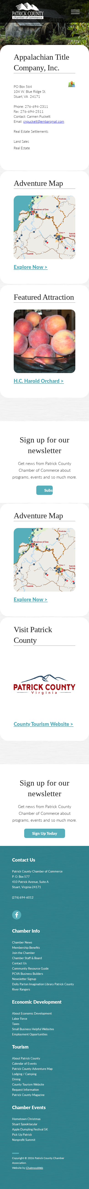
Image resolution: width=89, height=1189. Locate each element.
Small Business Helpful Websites (33, 1029)
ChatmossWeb (34, 1168)
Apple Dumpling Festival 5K (30, 1129)
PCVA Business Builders (27, 973)
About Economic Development (32, 1013)
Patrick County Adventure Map (32, 1068)
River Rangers (21, 989)
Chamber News (22, 942)
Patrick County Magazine (28, 1095)
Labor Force (19, 1018)
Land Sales (21, 141)
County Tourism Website (28, 1084)
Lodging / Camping (24, 1074)
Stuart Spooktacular (24, 1124)
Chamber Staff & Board (27, 958)
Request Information (25, 1089)
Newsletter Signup (24, 979)
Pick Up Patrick (22, 1134)
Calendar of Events (24, 1063)
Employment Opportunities (29, 1034)
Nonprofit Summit (23, 1139)
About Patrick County (26, 1058)
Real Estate (22, 147)
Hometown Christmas (26, 1119)
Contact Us (19, 963)
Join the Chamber (23, 953)
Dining (16, 1079)
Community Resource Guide (30, 968)
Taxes (15, 1024)
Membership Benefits (26, 947)
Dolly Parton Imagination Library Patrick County (43, 984)
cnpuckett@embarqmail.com (43, 121)
